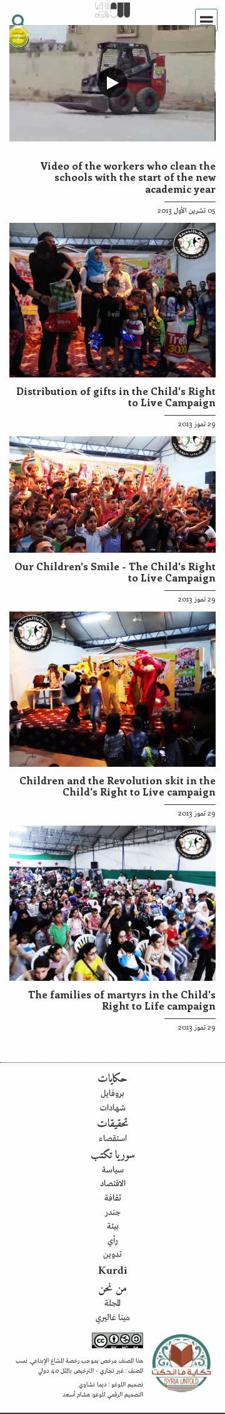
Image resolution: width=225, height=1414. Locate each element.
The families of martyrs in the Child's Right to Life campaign (122, 999)
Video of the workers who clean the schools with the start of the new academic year (128, 176)
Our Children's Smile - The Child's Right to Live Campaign (115, 571)
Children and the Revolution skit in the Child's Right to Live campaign (117, 785)
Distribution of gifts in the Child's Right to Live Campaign (116, 396)
